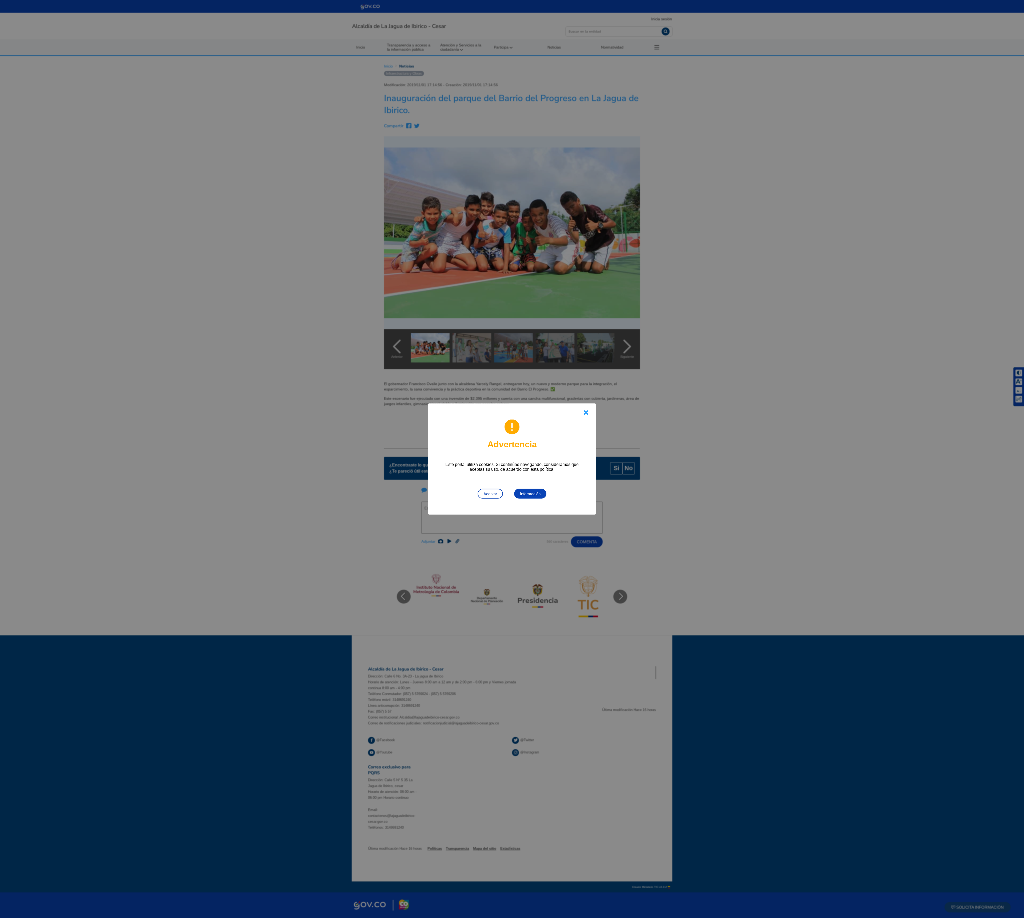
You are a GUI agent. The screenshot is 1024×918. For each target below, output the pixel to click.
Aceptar (490, 494)
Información (530, 494)
